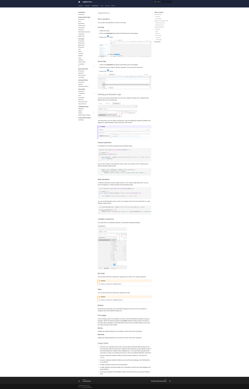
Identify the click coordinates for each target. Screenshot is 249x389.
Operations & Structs (83, 86)
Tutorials (107, 5)
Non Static (157, 29)
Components (81, 97)
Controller (80, 53)
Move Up (158, 37)
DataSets (80, 55)
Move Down (159, 39)
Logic (79, 57)
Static (156, 31)
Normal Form (81, 43)
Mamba (113, 5)
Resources (80, 99)
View (79, 49)
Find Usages (158, 35)
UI (78, 66)
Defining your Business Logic (161, 20)
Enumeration (81, 23)
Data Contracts (82, 75)
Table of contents (158, 12)
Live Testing (81, 77)
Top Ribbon (81, 120)
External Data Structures (84, 32)
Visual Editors (95, 5)
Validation (80, 59)
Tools (101, 5)
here (150, 353)
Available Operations (159, 27)
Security (80, 113)
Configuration (81, 93)
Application (81, 108)
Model (79, 51)
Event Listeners (82, 62)
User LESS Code (82, 103)
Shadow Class (81, 25)
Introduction (81, 14)
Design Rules (157, 41)
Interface (80, 84)
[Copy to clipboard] (150, 150)
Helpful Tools (81, 36)
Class (79, 21)
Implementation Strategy (84, 115)
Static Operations (159, 25)
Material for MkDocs (87, 387)
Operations (81, 29)
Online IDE (87, 5)
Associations (81, 27)
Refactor (157, 33)
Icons (79, 95)
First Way (157, 16)
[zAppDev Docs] (79, 1)
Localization (81, 34)
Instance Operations (160, 22)
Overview (80, 5)
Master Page (81, 45)
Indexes (80, 110)
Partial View (81, 47)
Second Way (158, 18)
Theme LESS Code (82, 101)
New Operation (158, 14)
